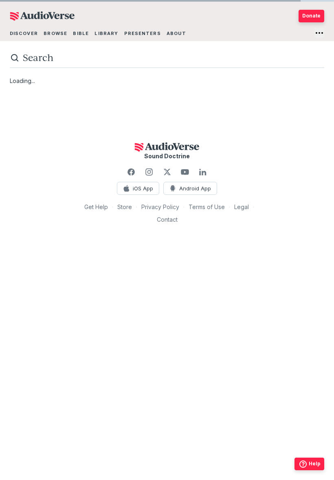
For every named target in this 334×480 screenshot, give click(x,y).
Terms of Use (207, 206)
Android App (195, 188)
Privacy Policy (160, 206)
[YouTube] (185, 172)
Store (124, 206)
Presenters (142, 33)
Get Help (96, 206)
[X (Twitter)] (167, 172)
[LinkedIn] (203, 172)
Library (106, 33)
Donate (311, 16)
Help (315, 463)
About (176, 33)
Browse (55, 33)
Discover (24, 33)
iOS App (143, 188)
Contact (167, 219)
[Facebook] (131, 172)
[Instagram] (149, 172)
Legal (241, 206)
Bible (81, 33)
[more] (319, 33)
